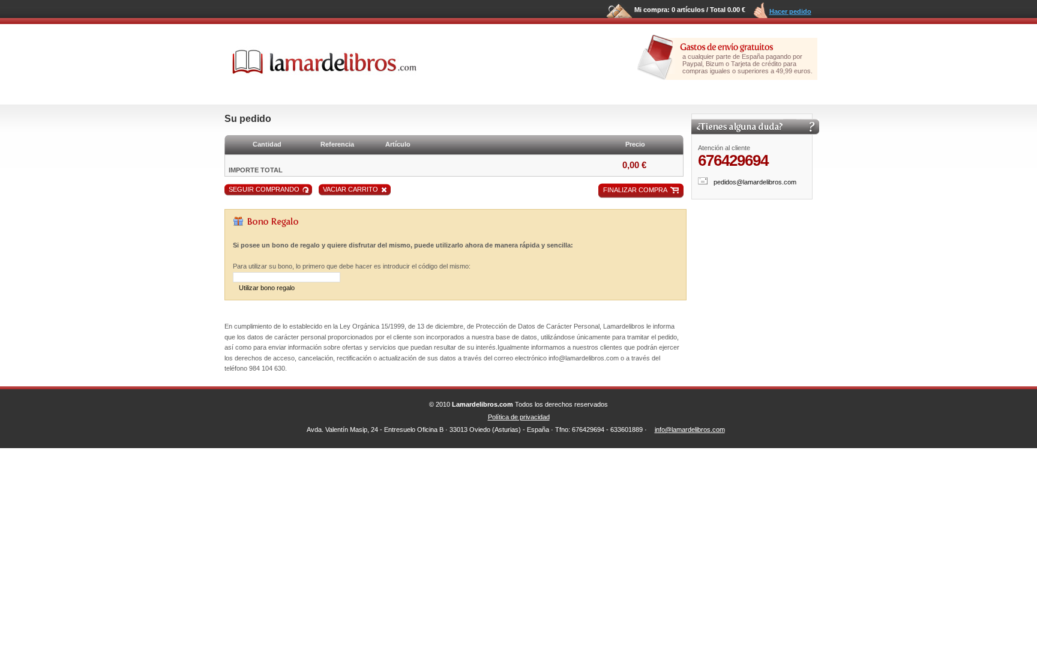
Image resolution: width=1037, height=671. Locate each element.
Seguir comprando (264, 189)
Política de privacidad (519, 417)
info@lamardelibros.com (690, 429)
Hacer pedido (790, 11)
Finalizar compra (635, 189)
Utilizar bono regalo (267, 287)
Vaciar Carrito (350, 189)
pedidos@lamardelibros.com (755, 182)
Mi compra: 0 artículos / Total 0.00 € (689, 9)
